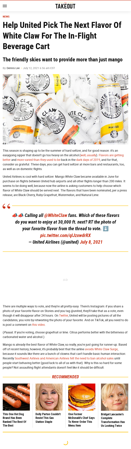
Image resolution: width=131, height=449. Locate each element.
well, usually (88, 155)
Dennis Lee (13, 68)
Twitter (63, 315)
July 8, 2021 (91, 242)
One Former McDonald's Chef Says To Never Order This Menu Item (81, 419)
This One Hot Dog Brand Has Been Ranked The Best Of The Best (14, 419)
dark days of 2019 (88, 160)
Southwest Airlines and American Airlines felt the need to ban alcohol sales (64, 358)
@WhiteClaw (55, 215)
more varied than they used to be (38, 160)
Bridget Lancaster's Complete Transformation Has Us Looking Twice (113, 420)
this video (38, 325)
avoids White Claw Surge (101, 349)
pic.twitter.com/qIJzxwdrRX (65, 235)
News (6, 16)
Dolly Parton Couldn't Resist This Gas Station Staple (48, 417)
